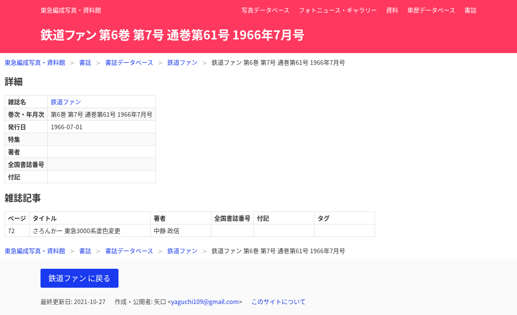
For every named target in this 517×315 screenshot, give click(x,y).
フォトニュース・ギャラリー (338, 9)
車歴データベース (431, 9)
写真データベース (265, 9)
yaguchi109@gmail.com (205, 301)
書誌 (470, 9)
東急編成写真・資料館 (70, 9)
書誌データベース (129, 62)
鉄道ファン (182, 62)
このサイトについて (278, 301)
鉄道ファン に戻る (79, 278)
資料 (392, 9)
